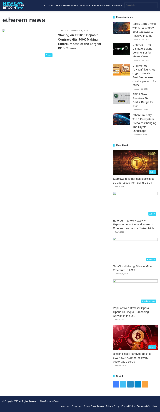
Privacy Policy (112, 406)
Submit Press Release (94, 406)
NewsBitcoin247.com (49, 401)
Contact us (76, 406)
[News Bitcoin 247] (13, 5)
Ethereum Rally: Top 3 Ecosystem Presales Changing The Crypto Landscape (144, 123)
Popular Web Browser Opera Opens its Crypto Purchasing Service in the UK (131, 312)
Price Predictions (67, 5)
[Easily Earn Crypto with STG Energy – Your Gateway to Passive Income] (121, 28)
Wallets (85, 5)
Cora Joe (64, 31)
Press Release (101, 5)
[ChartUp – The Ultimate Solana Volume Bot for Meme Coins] (121, 49)
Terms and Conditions (147, 406)
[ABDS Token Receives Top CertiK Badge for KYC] (121, 98)
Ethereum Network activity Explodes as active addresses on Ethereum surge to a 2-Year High (133, 224)
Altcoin (48, 5)
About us (65, 406)
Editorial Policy (128, 406)
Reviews (117, 5)
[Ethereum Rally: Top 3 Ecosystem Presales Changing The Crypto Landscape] (121, 119)
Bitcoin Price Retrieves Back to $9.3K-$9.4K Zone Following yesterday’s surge (132, 357)
